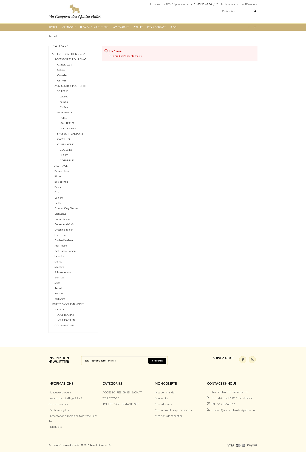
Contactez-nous (225, 4)
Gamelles (62, 75)
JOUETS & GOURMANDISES (68, 304)
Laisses (64, 96)
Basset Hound (62, 170)
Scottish (59, 266)
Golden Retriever (64, 240)
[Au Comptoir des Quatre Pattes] (75, 11)
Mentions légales (59, 410)
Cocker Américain (64, 224)
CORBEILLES (64, 64)
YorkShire (60, 298)
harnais (64, 101)
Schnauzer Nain (63, 272)
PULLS (63, 117)
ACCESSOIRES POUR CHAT (71, 59)
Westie (59, 293)
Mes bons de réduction (169, 415)
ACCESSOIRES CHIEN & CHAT (69, 53)
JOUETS (59, 309)
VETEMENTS (64, 112)
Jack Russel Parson (65, 250)
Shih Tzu (59, 277)
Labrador (59, 256)
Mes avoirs (161, 398)
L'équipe (138, 27)
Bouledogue (61, 181)
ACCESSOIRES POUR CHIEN (71, 85)
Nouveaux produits (60, 392)
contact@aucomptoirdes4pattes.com (234, 410)
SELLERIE (62, 91)
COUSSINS (66, 149)
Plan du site (55, 426)
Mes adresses (163, 404)
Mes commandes (165, 392)
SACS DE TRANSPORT (70, 133)
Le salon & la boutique (94, 27)
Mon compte (166, 383)
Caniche (59, 197)
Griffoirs (61, 80)
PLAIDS (64, 155)
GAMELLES (63, 139)
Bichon (58, 176)
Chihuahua (60, 213)
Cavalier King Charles (66, 208)
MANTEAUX (67, 123)
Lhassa (58, 261)
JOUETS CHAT (65, 314)
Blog (174, 27)
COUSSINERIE (65, 144)
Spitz (57, 282)
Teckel (58, 288)
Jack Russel (61, 245)
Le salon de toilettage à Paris (66, 398)
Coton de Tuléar (64, 229)
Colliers (61, 69)
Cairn (57, 192)
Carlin (58, 202)
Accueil (53, 27)
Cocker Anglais (63, 218)
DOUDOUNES (68, 128)
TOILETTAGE (60, 165)
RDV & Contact (156, 27)
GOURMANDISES (65, 325)
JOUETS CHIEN (66, 320)
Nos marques (121, 27)
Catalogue (69, 27)
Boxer (58, 186)
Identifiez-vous (248, 4)
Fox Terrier (61, 234)
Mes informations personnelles (173, 410)
